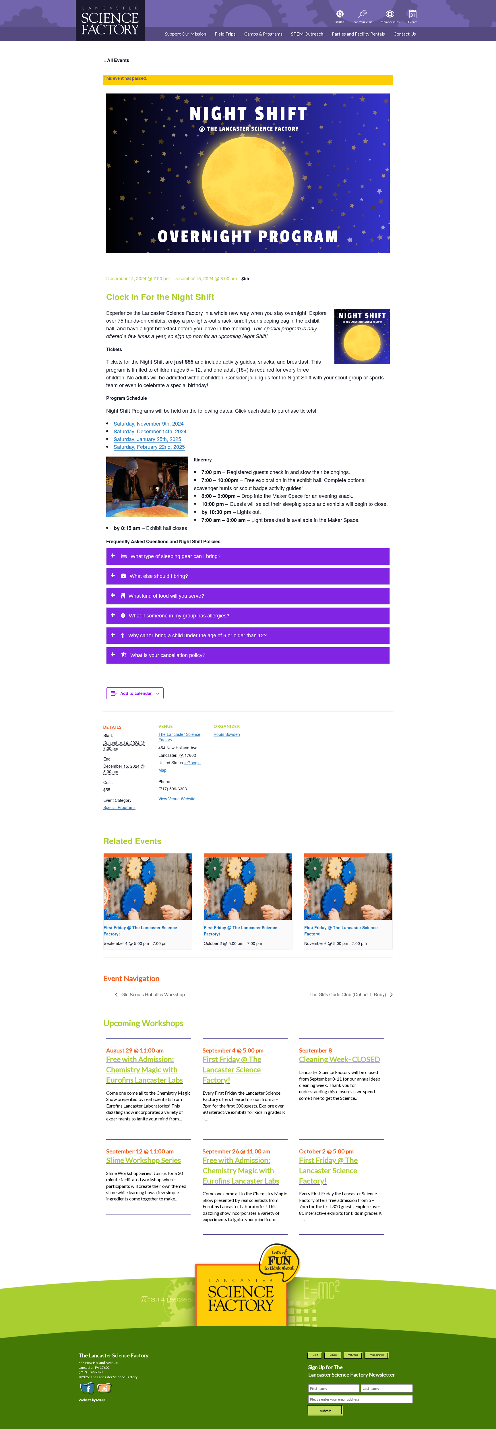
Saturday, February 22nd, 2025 (149, 446)
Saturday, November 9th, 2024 (149, 423)
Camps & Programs (263, 33)
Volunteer (353, 1354)
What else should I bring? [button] (158, 576)
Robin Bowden (227, 734)
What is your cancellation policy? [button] (167, 655)
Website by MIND (92, 1400)
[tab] (248, 556)
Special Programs (119, 807)
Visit (315, 1354)
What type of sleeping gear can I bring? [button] (174, 556)
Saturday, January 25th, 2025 (147, 438)
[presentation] (148, 886)
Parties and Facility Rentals (358, 33)
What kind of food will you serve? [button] (165, 596)
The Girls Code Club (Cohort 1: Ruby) (348, 994)
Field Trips (225, 33)
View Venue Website (176, 799)
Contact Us (405, 33)
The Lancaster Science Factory (179, 737)
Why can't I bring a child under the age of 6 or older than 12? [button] (197, 635)
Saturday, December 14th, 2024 (150, 431)
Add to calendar (136, 693)
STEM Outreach (307, 33)
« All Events (116, 60)
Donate (333, 1354)
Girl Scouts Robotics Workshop (152, 994)
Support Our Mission (185, 33)
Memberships (377, 1354)
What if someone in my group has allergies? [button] (178, 616)
